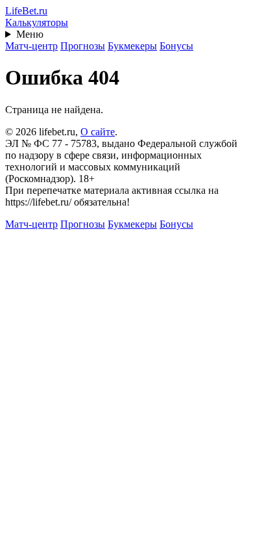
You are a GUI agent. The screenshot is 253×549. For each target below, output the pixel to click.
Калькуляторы (36, 22)
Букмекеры (132, 45)
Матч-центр (31, 45)
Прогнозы (82, 45)
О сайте (97, 131)
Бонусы (176, 45)
